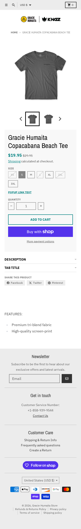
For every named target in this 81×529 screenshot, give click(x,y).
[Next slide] (60, 118)
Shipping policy (52, 512)
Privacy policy (58, 509)
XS (12, 174)
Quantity (14, 199)
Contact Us (40, 416)
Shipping (14, 161)
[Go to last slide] (21, 118)
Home (14, 32)
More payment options (40, 241)
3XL (13, 183)
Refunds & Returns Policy (30, 509)
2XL (60, 174)
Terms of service (30, 512)
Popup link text (20, 192)
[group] (32, 119)
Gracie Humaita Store (45, 505)
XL (49, 174)
